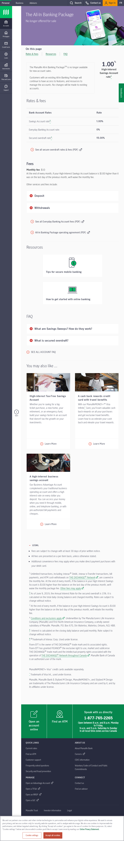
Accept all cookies (53, 835)
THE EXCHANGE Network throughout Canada (64, 655)
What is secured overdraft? (51, 340)
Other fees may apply (70, 588)
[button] (75, 3)
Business (19, 3)
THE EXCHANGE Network (82, 577)
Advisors (33, 3)
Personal (5, 3)
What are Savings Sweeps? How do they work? (63, 328)
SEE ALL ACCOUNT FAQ (43, 352)
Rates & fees (32, 54)
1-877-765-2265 (98, 717)
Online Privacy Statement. (89, 829)
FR (120, 3)
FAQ (65, 54)
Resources (51, 54)
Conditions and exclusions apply (46, 618)
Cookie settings (32, 835)
